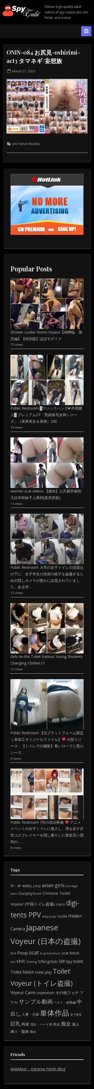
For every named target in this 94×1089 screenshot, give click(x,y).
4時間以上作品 (31, 886)
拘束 (25, 1024)
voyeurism (45, 992)
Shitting (31, 962)
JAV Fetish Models (26, 143)
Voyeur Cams (23, 992)
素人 (75, 1024)
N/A (13, 953)
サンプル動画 (36, 1001)
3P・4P (15, 886)
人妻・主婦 (30, 1014)
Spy (69, 961)
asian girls (53, 885)
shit (20, 961)
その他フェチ (67, 992)
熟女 (56, 1024)
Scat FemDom (50, 953)
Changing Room (30, 893)
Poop (22, 953)
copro (60, 904)
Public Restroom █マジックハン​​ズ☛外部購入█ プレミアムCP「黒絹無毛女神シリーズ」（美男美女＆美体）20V (46, 415)
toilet (78, 961)
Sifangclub (47, 961)
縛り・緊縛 (19, 1031)
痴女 (66, 1023)
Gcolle (62, 916)
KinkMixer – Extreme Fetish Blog (38, 1068)
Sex (12, 962)
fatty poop (49, 916)
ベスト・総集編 (65, 1002)
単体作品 (54, 1013)
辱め (33, 1031)
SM (61, 961)
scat (34, 952)
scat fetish (70, 953)
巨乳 (15, 1023)
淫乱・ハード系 (41, 1024)
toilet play (43, 972)
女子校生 (76, 1014)
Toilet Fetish (22, 972)
